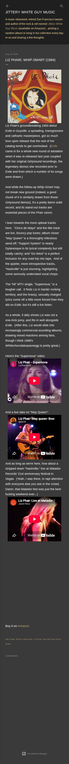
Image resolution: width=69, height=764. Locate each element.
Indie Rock (27, 639)
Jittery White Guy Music (30, 12)
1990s (18, 639)
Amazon (23, 626)
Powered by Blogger (37, 753)
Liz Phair (37, 639)
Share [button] (8, 644)
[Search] (62, 5)
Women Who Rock (52, 639)
